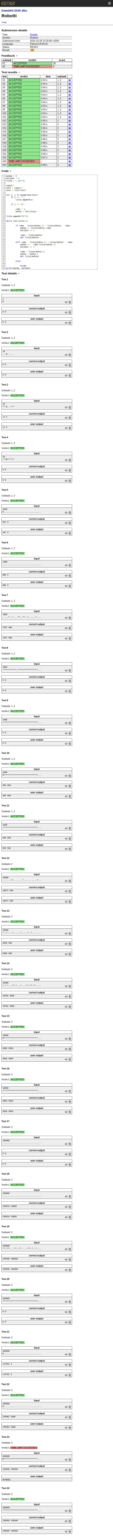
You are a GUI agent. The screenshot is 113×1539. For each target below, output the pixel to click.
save (70, 302)
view (66, 302)
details (69, 80)
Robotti (34, 34)
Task (4, 22)
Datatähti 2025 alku (14, 10)
